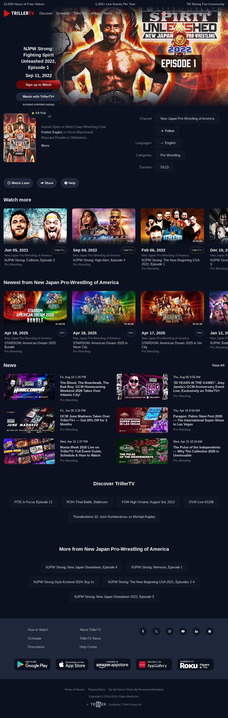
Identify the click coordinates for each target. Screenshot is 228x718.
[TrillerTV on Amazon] (112, 664)
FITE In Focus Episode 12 (33, 502)
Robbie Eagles (51, 132)
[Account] (219, 14)
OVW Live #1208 (201, 502)
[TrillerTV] (19, 13)
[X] (156, 631)
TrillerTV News (90, 638)
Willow (95, 13)
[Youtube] (183, 631)
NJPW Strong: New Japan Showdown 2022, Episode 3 (114, 597)
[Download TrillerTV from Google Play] (32, 664)
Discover (46, 13)
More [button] (45, 145)
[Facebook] (143, 631)
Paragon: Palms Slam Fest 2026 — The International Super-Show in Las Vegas (198, 420)
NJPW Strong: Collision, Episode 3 (29, 260)
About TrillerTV (90, 630)
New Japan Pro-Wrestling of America (187, 118)
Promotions (36, 647)
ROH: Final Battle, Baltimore (87, 502)
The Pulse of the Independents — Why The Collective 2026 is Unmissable (196, 451)
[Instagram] (170, 631)
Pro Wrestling (170, 155)
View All (218, 365)
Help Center (88, 647)
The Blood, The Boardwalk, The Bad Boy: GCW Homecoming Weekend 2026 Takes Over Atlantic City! (84, 389)
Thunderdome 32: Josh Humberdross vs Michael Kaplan (114, 517)
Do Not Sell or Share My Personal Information (136, 689)
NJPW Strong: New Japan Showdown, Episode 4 (81, 567)
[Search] (210, 14)
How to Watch (38, 630)
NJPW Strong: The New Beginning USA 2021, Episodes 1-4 (151, 582)
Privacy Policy (96, 689)
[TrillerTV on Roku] (195, 664)
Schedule (63, 13)
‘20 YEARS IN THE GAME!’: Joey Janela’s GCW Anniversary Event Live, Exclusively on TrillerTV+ (198, 387)
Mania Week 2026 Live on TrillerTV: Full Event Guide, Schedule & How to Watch (81, 451)
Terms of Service (75, 689)
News (108, 13)
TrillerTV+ (80, 13)
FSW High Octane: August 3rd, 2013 (148, 502)
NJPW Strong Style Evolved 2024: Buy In (64, 582)
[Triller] (210, 631)
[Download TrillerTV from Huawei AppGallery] (154, 664)
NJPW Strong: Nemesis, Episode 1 (157, 567)
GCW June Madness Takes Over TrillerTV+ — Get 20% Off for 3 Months (85, 420)
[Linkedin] (196, 631)
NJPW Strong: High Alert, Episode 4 (99, 260)
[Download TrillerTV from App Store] (72, 664)
